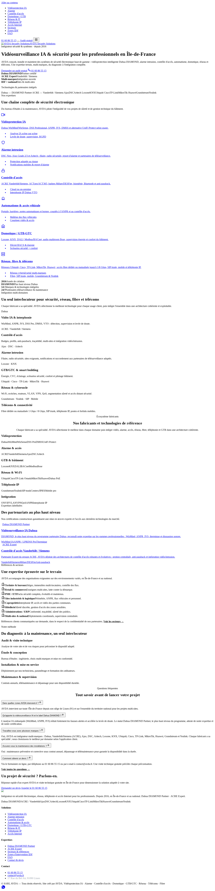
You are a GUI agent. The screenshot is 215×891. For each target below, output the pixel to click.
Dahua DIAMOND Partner (21, 846)
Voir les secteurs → (113, 621)
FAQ (10, 33)
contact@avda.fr (16, 875)
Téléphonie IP (15, 22)
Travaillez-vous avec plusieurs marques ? (21, 731)
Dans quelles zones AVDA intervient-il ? (21, 703)
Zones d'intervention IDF (20, 854)
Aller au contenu (9, 2)
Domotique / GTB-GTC (20, 825)
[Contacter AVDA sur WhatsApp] (3, 888)
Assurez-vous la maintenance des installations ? (25, 746)
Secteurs (12, 27)
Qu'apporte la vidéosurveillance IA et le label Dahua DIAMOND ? (32, 715)
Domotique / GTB (17, 16)
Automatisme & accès (18, 822)
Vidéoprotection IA (17, 8)
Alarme (11, 10)
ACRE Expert (15, 848)
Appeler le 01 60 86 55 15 (34, 788)
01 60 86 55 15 (8, 40)
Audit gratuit (26, 40)
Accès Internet (15, 25)
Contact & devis (16, 860)
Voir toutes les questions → (15, 769)
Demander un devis (11, 788)
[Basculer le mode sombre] (18, 41)
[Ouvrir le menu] (36, 39)
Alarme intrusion (16, 816)
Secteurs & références (18, 851)
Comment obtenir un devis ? (15, 758)
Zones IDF (13, 30)
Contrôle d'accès (16, 13)
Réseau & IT (14, 19)
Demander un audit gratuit (14, 70)
